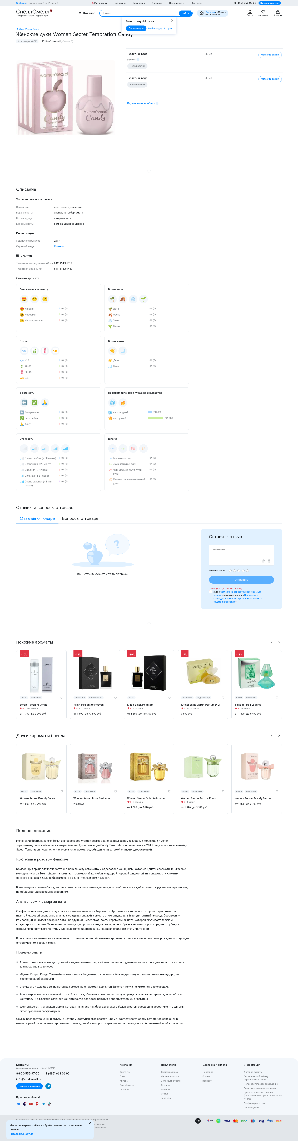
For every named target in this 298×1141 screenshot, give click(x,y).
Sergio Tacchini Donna (33, 704)
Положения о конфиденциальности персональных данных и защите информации (237, 598)
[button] (272, 642)
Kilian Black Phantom (140, 704)
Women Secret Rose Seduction (92, 798)
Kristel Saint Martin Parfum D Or (200, 704)
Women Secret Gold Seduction (146, 798)
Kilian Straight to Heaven (88, 704)
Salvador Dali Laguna (248, 704)
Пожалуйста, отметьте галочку (225, 588)
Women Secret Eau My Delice (37, 798)
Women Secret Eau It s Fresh (198, 798)
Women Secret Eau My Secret (253, 798)
